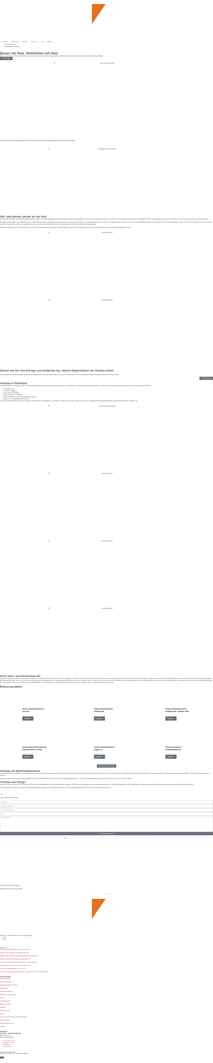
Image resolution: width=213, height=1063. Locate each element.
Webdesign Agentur (22, 1053)
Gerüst (2, 1013)
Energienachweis (5, 978)
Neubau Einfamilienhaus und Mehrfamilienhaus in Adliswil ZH (19, 956)
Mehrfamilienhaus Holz (7, 1023)
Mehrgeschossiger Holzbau (8, 985)
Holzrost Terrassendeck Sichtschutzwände (13, 1017)
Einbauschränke (5, 1010)
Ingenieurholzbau (5, 1004)
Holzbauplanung (5, 1001)
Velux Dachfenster (5, 982)
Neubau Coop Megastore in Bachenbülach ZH (14, 952)
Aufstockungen (4, 1020)
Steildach (3, 1007)
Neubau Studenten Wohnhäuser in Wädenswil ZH (15, 959)
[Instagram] (7, 942)
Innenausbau (4, 988)
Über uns (34, 41)
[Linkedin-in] (2, 942)
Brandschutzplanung (6, 991)
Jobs (42, 41)
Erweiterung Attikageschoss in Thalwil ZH (13, 968)
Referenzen (15, 41)
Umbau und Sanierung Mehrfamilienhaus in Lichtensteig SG (18, 962)
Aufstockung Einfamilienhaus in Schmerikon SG (15, 949)
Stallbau (2, 1026)
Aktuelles (25, 41)
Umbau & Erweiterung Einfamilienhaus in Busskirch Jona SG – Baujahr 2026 (23, 972)
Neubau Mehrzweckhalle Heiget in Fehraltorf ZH (15, 965)
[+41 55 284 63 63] (2, 45)
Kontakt (49, 41)
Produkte (4, 41)
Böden (2, 998)
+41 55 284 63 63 (10, 44)
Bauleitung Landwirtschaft (8, 994)
